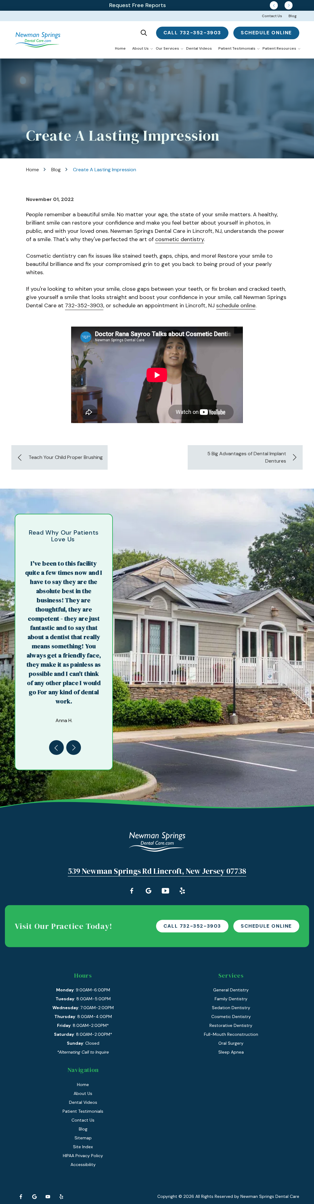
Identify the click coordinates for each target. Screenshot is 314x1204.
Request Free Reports (137, 5)
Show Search (144, 33)
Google (34, 1197)
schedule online (266, 32)
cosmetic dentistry (179, 239)
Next (289, 5)
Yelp (61, 1197)
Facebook (21, 1197)
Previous (274, 5)
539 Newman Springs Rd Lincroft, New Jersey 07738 (157, 871)
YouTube (48, 1197)
